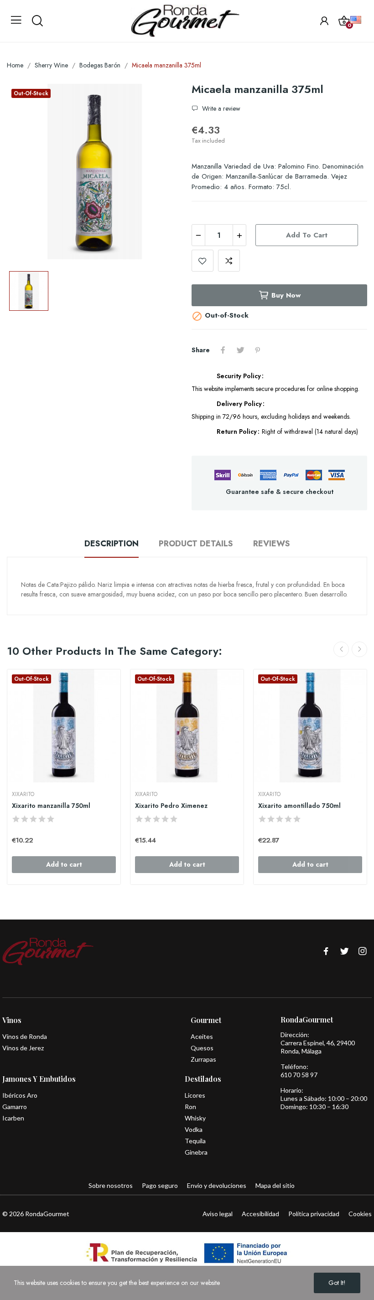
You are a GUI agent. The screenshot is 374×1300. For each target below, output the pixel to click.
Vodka (194, 1129)
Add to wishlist (202, 261)
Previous (341, 649)
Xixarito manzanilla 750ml (51, 806)
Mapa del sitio (275, 1185)
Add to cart (306, 235)
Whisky (195, 1118)
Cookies (360, 1214)
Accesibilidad (260, 1214)
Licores (195, 1095)
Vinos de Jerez (23, 1048)
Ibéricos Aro (19, 1095)
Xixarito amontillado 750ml (299, 806)
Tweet (240, 350)
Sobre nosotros (110, 1185)
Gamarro (14, 1106)
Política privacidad (313, 1214)
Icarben (13, 1118)
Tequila (195, 1141)
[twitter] (344, 951)
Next (359, 649)
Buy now (286, 295)
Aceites (202, 1036)
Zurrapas (203, 1059)
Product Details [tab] (196, 544)
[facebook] (326, 951)
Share (223, 350)
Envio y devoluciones (216, 1185)
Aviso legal (218, 1214)
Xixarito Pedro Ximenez (171, 806)
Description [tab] (111, 544)
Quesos (202, 1048)
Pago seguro (160, 1185)
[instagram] (362, 951)
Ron (190, 1106)
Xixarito (23, 794)
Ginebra (196, 1152)
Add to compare (229, 261)
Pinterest (257, 350)
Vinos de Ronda (24, 1036)
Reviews (271, 544)
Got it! (337, 1282)
